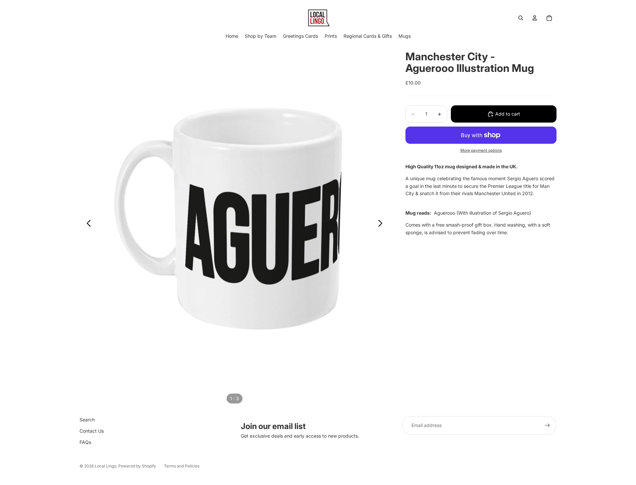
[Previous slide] (87, 224)
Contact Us (92, 431)
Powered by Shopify (137, 465)
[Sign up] (547, 425)
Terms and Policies (181, 465)
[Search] (520, 18)
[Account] (534, 18)
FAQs (85, 442)
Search (87, 419)
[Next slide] (382, 224)
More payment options (481, 150)
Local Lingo (105, 465)
